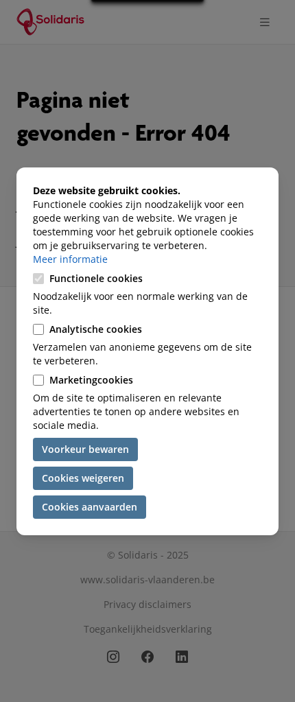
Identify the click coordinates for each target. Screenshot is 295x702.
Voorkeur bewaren (85, 449)
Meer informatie (70, 259)
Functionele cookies (96, 278)
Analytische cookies (95, 329)
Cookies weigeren (83, 477)
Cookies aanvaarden (89, 506)
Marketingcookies (91, 379)
